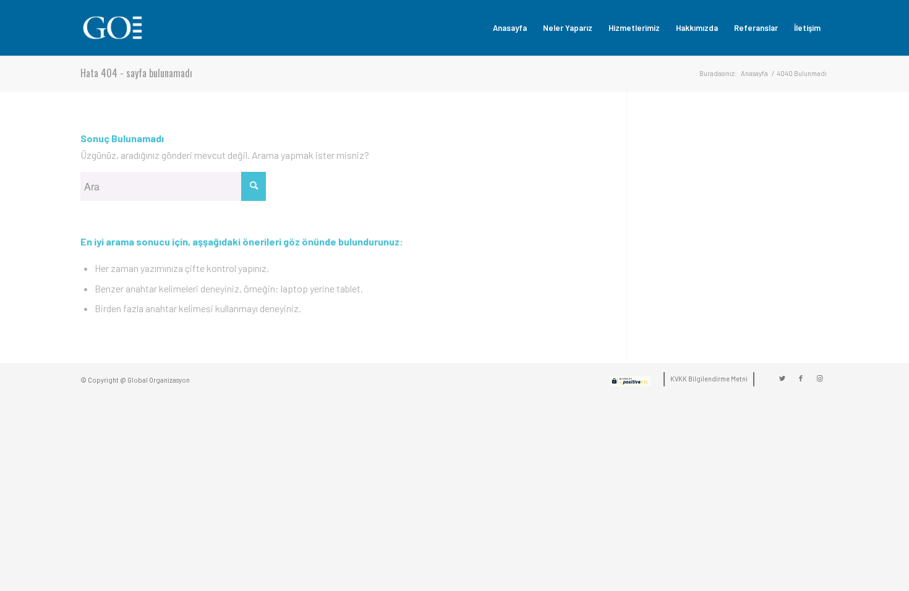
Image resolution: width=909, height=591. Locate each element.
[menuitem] (510, 28)
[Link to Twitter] (782, 378)
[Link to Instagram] (819, 378)
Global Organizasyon (158, 380)
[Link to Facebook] (801, 378)
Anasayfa (754, 73)
